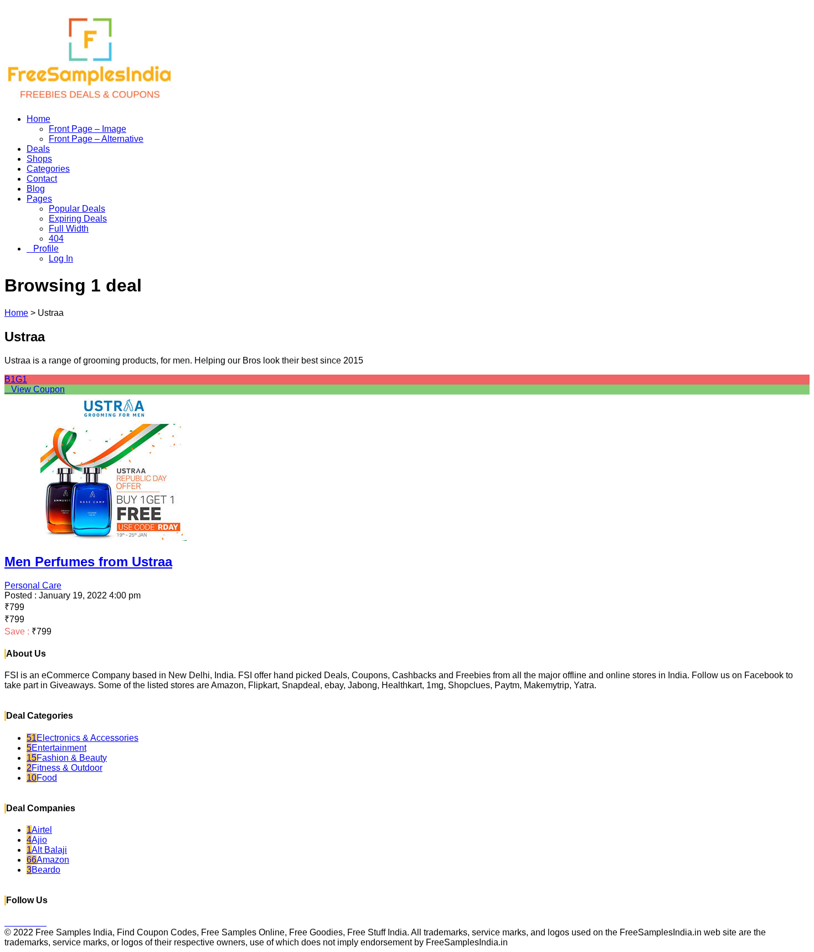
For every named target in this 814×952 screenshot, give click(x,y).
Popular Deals (77, 208)
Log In (61, 258)
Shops (39, 158)
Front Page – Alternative (96, 139)
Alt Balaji (47, 849)
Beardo (43, 869)
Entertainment (56, 748)
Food (42, 777)
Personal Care (32, 585)
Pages (39, 198)
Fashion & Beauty (67, 757)
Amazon (48, 859)
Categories (48, 168)
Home (38, 119)
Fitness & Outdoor (64, 767)
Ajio (37, 839)
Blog (36, 188)
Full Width (69, 228)
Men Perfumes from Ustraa (88, 561)
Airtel (39, 830)
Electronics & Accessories (82, 738)
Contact (42, 178)
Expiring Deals (78, 218)
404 (56, 238)
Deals (38, 148)
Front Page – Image (87, 129)
